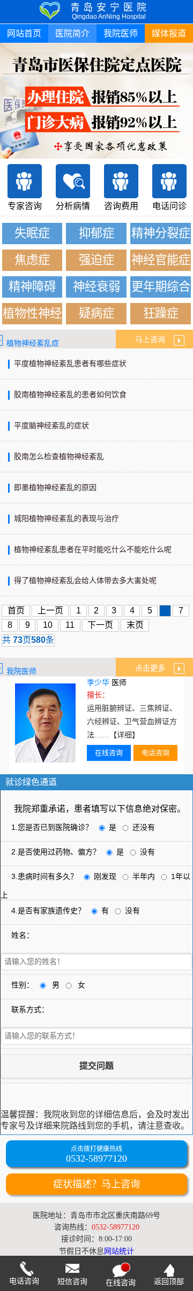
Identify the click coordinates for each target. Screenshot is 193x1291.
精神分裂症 (160, 233)
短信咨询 (72, 1282)
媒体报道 (169, 33)
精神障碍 (32, 286)
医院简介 (72, 33)
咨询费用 (121, 206)
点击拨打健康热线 (96, 1149)
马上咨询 (154, 340)
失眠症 (32, 233)
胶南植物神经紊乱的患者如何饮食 (70, 395)
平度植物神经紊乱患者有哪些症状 (70, 364)
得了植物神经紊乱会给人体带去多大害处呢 (85, 581)
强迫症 (96, 260)
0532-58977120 (96, 1158)
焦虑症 (32, 260)
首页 (16, 610)
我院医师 (120, 33)
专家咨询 (25, 206)
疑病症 (96, 313)
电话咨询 (155, 753)
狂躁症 (161, 313)
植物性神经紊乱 (32, 315)
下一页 (100, 624)
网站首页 (24, 33)
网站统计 (119, 1251)
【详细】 (124, 735)
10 (48, 624)
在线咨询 (109, 753)
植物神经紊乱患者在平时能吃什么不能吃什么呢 (93, 550)
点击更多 (154, 668)
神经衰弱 (96, 286)
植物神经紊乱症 (32, 343)
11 (70, 624)
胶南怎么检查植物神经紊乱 (59, 457)
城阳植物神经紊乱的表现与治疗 (66, 519)
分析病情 (73, 206)
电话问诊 (169, 206)
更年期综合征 (160, 289)
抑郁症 (96, 233)
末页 (135, 624)
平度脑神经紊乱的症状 (51, 426)
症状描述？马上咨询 (96, 1184)
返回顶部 (169, 1282)
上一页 (50, 610)
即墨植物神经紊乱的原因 (55, 488)
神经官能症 (160, 260)
